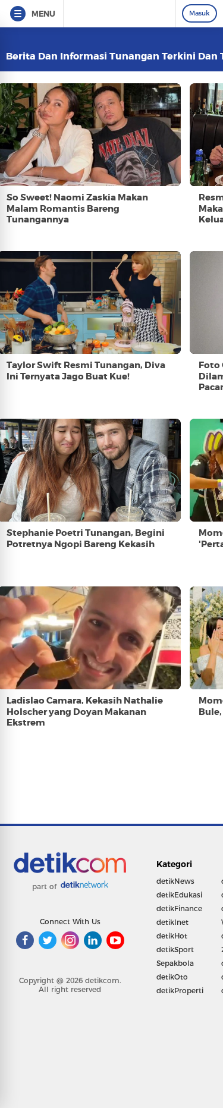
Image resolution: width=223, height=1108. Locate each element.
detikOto (172, 976)
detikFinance (179, 908)
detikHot (171, 935)
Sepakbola (175, 963)
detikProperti (179, 990)
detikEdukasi (179, 894)
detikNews (175, 881)
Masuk (199, 13)
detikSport (175, 949)
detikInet (172, 922)
